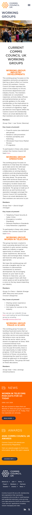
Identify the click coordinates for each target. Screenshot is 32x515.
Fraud (5, 484)
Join (13, 481)
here (8, 153)
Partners (23, 484)
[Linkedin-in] (25, 509)
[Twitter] (29, 509)
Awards (5, 486)
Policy (20, 481)
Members (13, 484)
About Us (5, 481)
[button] (29, 5)
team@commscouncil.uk (12, 319)
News (21, 486)
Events (14, 486)
